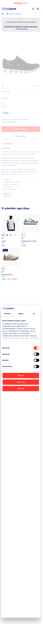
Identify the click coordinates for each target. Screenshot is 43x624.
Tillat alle (21, 375)
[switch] (36, 354)
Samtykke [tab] (7, 313)
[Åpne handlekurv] (38, 9)
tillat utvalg (20, 382)
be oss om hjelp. (22, 29)
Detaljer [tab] (20, 313)
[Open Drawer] (2, 14)
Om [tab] (34, 313)
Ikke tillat (21, 388)
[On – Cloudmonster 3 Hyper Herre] (31, 230)
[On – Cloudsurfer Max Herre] (11, 264)
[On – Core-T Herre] (11, 230)
